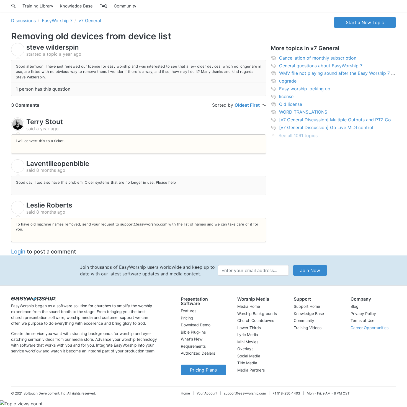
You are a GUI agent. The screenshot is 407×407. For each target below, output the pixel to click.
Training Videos (307, 327)
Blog (355, 306)
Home (185, 393)
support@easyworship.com (245, 393)
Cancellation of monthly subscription (317, 58)
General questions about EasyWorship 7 (320, 65)
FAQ (103, 6)
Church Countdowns (255, 320)
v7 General (90, 20)
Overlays (245, 348)
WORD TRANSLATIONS (303, 112)
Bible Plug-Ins (193, 332)
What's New (191, 339)
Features (188, 310)
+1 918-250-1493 (286, 393)
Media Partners (251, 370)
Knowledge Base (76, 6)
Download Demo (195, 324)
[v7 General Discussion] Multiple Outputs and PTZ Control (340, 119)
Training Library (37, 6)
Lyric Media (247, 334)
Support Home (307, 306)
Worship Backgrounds (257, 313)
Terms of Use (362, 320)
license (286, 96)
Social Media (248, 356)
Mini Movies (247, 341)
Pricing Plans (203, 370)
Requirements (193, 346)
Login (18, 251)
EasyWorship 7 (57, 20)
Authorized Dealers (198, 353)
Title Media (247, 362)
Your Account (207, 393)
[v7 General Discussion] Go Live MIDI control (326, 127)
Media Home (248, 306)
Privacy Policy (363, 313)
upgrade (288, 81)
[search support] (13, 5)
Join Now (310, 270)
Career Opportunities (369, 327)
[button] (203, 301)
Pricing (187, 318)
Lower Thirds (249, 327)
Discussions (23, 20)
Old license (290, 104)
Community (125, 6)
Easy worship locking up (304, 88)
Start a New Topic (365, 22)
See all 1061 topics (298, 135)
